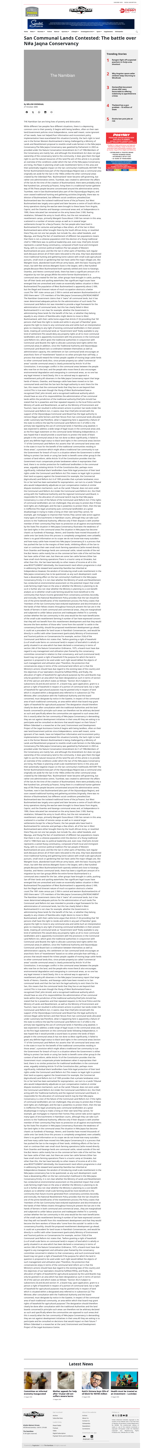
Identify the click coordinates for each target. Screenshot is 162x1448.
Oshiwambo (119, 32)
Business (40, 32)
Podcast (55, 1428)
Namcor (56, 32)
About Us (85, 1418)
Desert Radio (57, 1425)
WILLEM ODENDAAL (35, 104)
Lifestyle (74, 32)
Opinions (65, 32)
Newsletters (86, 1426)
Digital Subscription (130, 2)
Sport (98, 32)
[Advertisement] (62, 1335)
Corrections (86, 1429)
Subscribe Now (118, 2)
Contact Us (86, 1421)
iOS (91, 1439)
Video (55, 1431)
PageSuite (35, 1445)
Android (86, 1439)
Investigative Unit (87, 32)
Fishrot (49, 32)
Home (26, 32)
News (32, 32)
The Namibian (48, 1445)
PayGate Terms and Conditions (63, 1436)
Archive (55, 1415)
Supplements (108, 32)
